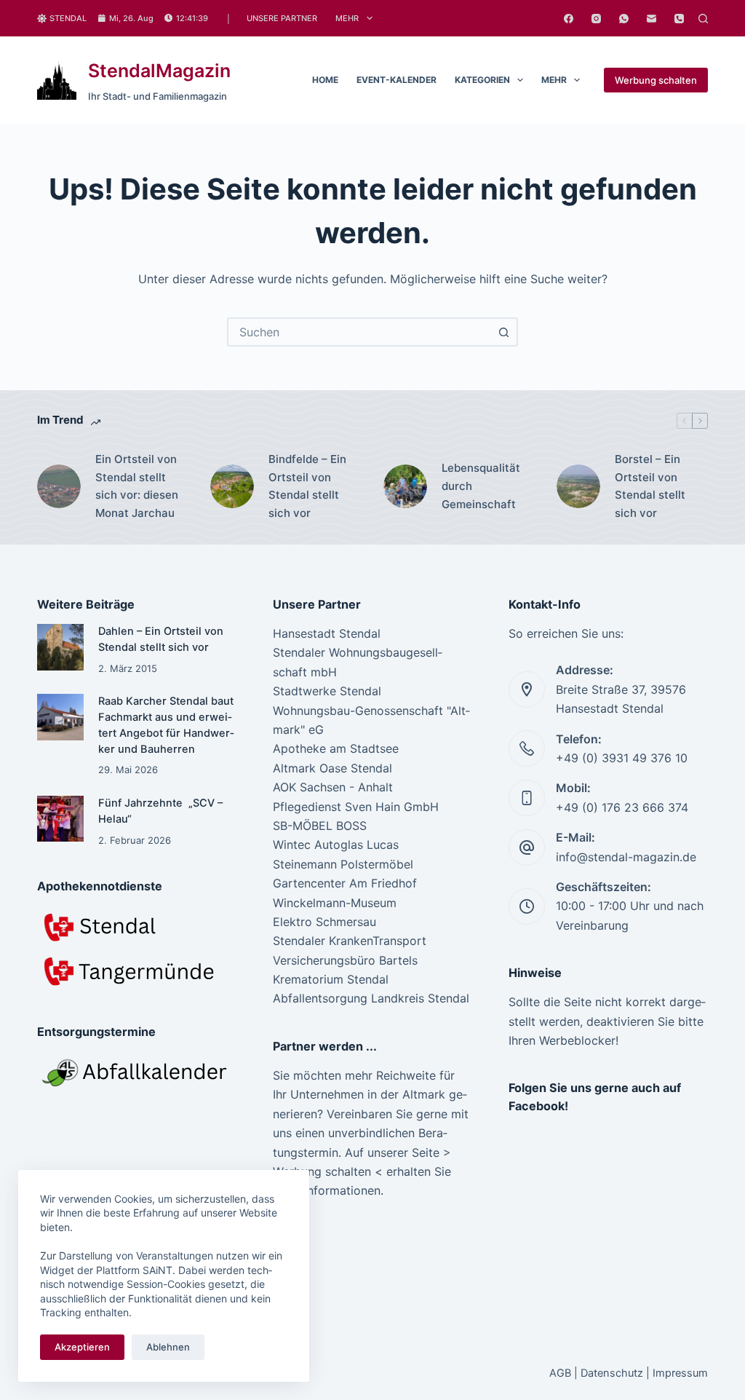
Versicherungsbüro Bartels (345, 960)
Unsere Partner (282, 18)
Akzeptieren (82, 1347)
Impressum (680, 1373)
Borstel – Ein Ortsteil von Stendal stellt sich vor (650, 486)
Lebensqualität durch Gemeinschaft (481, 486)
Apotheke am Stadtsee (336, 748)
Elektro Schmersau (324, 921)
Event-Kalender (396, 79)
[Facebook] (568, 18)
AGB (560, 1373)
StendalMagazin (159, 71)
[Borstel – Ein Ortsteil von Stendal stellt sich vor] (578, 486)
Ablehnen (168, 1347)
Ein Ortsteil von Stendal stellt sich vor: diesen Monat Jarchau (136, 486)
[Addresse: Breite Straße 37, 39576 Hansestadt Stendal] (527, 689)
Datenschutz (612, 1373)
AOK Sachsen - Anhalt (333, 787)
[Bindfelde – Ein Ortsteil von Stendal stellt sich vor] (232, 486)
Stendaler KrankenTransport (349, 940)
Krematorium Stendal (331, 979)
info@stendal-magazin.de (626, 857)
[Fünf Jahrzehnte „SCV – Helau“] (60, 819)
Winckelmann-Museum (335, 902)
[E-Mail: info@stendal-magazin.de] (527, 847)
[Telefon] (679, 18)
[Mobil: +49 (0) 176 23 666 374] (527, 798)
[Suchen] (703, 18)
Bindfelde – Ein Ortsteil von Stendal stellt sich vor (307, 486)
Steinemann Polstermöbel (343, 864)
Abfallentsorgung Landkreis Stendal (371, 998)
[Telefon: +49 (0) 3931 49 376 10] (527, 748)
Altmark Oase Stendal (332, 768)
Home (325, 79)
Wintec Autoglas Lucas (336, 844)
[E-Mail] (651, 18)
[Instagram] (596, 18)
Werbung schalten (656, 80)
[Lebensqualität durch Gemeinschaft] (405, 486)
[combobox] (359, 332)
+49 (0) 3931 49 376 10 (622, 758)
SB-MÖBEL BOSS (320, 825)
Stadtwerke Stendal (327, 691)
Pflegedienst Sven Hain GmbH (356, 806)
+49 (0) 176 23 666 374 (622, 807)
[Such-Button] (503, 332)
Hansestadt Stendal (327, 633)
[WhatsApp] (624, 18)
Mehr (347, 18)
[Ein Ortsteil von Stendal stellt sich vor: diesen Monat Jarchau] (59, 486)
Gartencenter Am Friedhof (345, 883)
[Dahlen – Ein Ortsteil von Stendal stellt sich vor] (60, 647)
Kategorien (482, 79)
